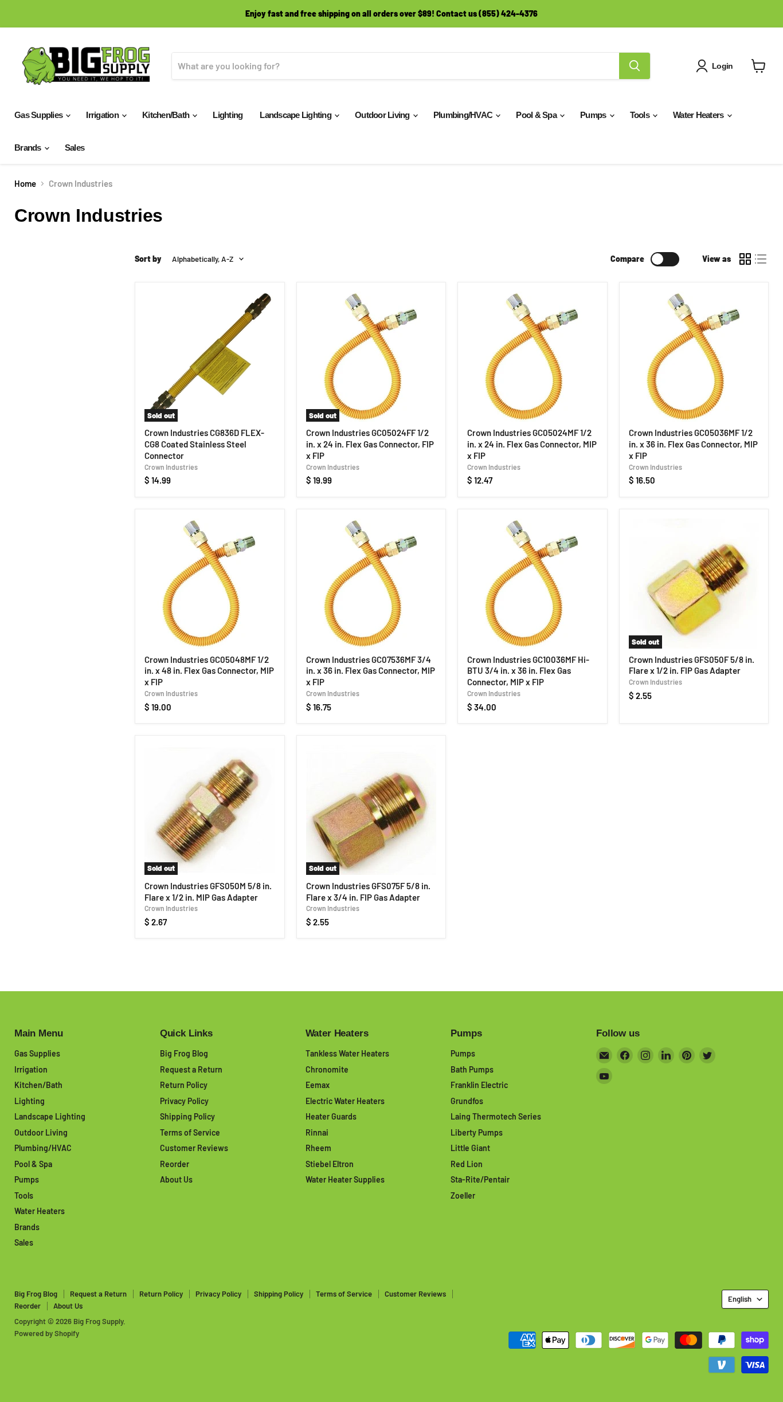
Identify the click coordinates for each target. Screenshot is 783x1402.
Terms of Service (190, 1132)
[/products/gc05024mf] (532, 357)
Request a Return (191, 1069)
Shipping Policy (187, 1116)
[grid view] (745, 259)
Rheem (318, 1148)
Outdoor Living (383, 115)
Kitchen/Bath (166, 115)
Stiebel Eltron (330, 1164)
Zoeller (463, 1195)
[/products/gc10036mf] (532, 584)
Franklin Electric (479, 1085)
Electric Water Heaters (345, 1101)
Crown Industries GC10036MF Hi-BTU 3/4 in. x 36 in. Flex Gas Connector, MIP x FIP (528, 670)
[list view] (761, 259)
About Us (176, 1179)
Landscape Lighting (296, 115)
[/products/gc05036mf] (694, 357)
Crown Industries (171, 467)
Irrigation (103, 115)
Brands (28, 147)
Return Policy (184, 1085)
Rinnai (317, 1132)
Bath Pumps (472, 1069)
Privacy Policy (184, 1101)
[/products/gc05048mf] (209, 584)
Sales (74, 147)
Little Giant (470, 1148)
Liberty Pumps (477, 1132)
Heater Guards (331, 1116)
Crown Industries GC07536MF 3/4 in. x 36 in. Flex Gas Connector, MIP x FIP (370, 670)
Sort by (148, 259)
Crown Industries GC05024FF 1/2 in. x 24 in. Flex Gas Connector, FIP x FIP (370, 443)
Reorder (174, 1164)
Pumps (594, 115)
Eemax (318, 1085)
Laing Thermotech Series (496, 1116)
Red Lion (467, 1164)
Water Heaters (699, 115)
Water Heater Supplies (345, 1179)
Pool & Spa (537, 115)
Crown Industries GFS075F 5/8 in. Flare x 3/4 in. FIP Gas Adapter (368, 891)
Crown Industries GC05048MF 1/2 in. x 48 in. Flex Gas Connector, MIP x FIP (209, 670)
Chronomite (327, 1069)
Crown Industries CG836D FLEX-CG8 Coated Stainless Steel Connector (204, 443)
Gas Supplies (39, 115)
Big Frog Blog (184, 1053)
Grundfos (467, 1101)
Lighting (227, 115)
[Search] (634, 66)
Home (25, 183)
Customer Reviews (194, 1148)
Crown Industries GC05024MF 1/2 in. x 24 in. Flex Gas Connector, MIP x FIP (532, 443)
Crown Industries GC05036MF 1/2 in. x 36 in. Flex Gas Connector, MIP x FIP (693, 443)
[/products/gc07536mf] (371, 584)
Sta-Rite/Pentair (480, 1179)
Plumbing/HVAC (464, 115)
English (739, 1298)
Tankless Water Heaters (347, 1053)
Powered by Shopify (46, 1333)
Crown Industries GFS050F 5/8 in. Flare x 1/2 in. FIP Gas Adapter (691, 665)
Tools (641, 115)
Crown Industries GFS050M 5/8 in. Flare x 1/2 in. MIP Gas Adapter (208, 891)
